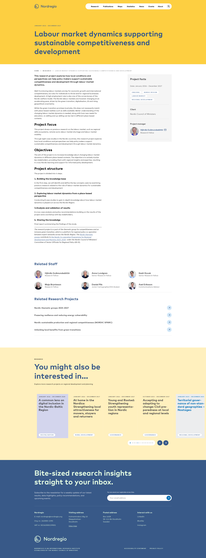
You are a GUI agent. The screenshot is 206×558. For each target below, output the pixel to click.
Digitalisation (44, 435)
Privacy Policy (156, 548)
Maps (120, 6)
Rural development (81, 435)
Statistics (131, 6)
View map (73, 526)
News (141, 6)
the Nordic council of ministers (63, 550)
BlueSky (140, 521)
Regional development (142, 99)
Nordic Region (150, 92)
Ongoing (136, 92)
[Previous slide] (159, 442)
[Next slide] (165, 442)
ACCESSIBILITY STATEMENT (135, 548)
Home (36, 71)
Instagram (141, 525)
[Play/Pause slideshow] (130, 443)
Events (151, 6)
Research (95, 6)
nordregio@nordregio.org (51, 517)
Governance (113, 435)
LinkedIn (140, 517)
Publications (108, 6)
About (160, 6)
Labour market (138, 96)
